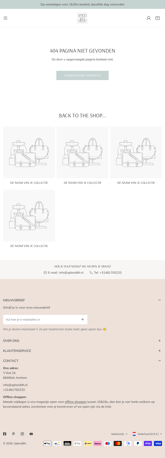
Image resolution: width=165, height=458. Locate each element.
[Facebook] (4, 434)
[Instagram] (22, 434)
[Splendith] (82, 18)
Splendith (20, 443)
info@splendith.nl (71, 272)
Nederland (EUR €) (148, 434)
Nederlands (117, 434)
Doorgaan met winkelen (82, 75)
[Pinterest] (13, 434)
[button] (157, 18)
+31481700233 (111, 272)
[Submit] (82, 319)
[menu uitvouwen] (5, 18)
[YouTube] (31, 434)
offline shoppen (76, 402)
